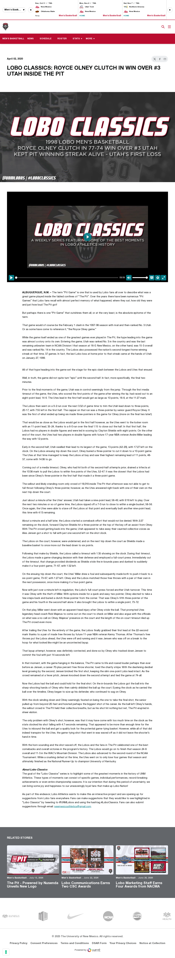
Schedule (45, 39)
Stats (76, 39)
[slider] (66, 277)
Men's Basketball (17, 878)
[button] (30, 9)
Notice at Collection (152, 943)
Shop (157, 27)
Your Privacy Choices (123, 943)
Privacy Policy (18, 943)
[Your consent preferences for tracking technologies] (6, 952)
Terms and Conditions (74, 943)
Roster (62, 39)
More (89, 39)
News (30, 39)
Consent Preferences (44, 943)
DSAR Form (99, 943)
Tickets (151, 27)
